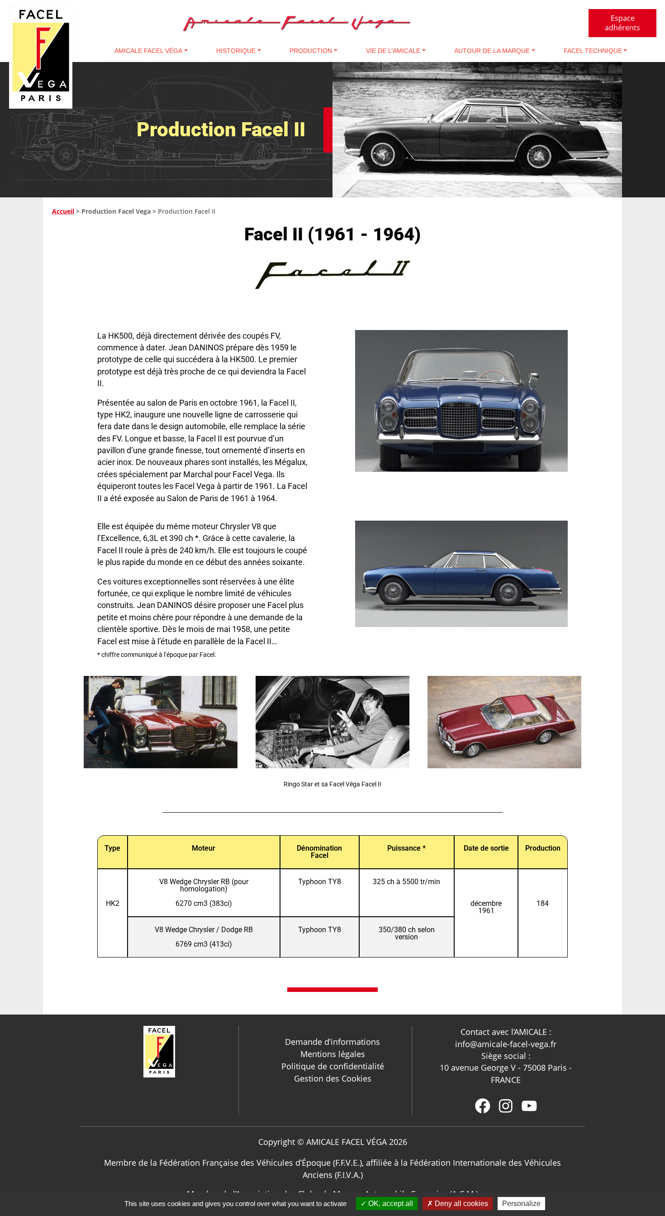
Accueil (63, 211)
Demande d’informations (332, 1041)
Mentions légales (332, 1053)
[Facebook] (483, 1106)
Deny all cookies (460, 1203)
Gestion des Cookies (332, 1078)
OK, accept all (389, 1203)
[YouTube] (529, 1106)
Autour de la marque (492, 50)
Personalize (521, 1203)
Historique (236, 50)
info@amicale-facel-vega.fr (505, 1044)
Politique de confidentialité (332, 1066)
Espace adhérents (622, 23)
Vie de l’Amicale (393, 50)
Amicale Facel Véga (148, 50)
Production (311, 50)
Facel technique (593, 50)
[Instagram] (506, 1106)
